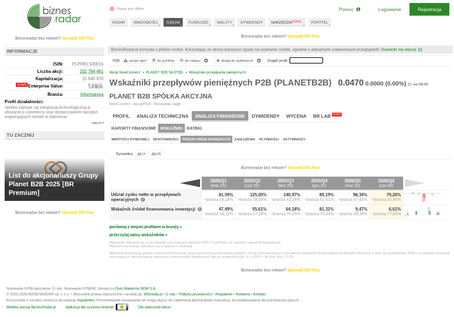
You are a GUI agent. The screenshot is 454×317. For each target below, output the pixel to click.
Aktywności (294, 139)
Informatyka (91, 94)
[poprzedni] (190, 183)
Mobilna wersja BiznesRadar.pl (31, 307)
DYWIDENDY (252, 22)
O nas (170, 294)
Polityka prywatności (195, 294)
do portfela (165, 61)
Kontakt (259, 294)
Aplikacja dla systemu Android (89, 307)
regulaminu (85, 300)
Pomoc (347, 9)
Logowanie (389, 9)
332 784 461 (91, 71)
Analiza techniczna (162, 116)
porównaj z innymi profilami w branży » (145, 227)
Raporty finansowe (133, 128)
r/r (144, 154)
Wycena (296, 116)
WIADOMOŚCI (146, 22)
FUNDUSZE (198, 22)
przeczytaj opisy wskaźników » (138, 235)
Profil (121, 116)
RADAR (118, 22)
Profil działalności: (24, 101)
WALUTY (224, 22)
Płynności (269, 139)
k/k (158, 154)
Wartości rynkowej (130, 139)
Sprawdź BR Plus (303, 36)
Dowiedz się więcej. (399, 49)
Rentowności (165, 139)
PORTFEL (319, 22)
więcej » (98, 122)
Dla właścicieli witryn (154, 307)
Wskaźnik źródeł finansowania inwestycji (153, 209)
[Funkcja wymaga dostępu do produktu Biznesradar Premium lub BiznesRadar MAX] (95, 86)
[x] (420, 49)
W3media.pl (153, 294)
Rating (194, 128)
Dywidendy (266, 116)
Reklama (243, 294)
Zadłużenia (244, 139)
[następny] (415, 183)
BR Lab (327, 116)
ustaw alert (138, 61)
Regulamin (223, 294)
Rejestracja (429, 9)
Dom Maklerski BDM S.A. (135, 288)
